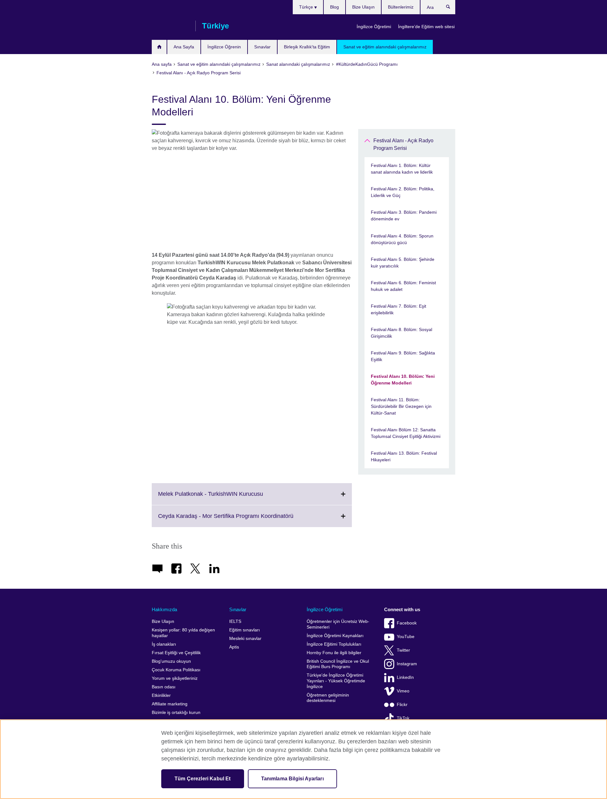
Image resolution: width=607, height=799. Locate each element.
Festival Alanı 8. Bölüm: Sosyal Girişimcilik (401, 333)
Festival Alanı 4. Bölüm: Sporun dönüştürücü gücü (402, 239)
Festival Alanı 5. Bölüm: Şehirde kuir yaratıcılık (402, 262)
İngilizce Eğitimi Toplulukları (334, 644)
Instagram (407, 663)
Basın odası (163, 687)
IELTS (235, 621)
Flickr (402, 704)
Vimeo (403, 691)
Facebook (407, 623)
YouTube (405, 636)
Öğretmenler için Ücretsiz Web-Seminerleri (338, 624)
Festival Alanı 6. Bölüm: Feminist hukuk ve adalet (403, 286)
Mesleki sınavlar (245, 638)
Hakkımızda (164, 609)
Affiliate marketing (169, 704)
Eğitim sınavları (244, 630)
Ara (451, 8)
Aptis (234, 647)
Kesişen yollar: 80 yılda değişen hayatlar (183, 633)
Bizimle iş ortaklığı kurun (176, 712)
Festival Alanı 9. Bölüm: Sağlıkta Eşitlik (403, 356)
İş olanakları (164, 644)
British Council (170, 26)
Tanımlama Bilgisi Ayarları (292, 778)
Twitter (403, 650)
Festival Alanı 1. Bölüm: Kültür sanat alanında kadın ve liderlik (402, 169)
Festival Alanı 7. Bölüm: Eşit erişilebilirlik (398, 309)
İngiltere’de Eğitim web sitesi (426, 26)
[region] (303, 759)
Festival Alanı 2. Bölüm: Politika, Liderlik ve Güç (402, 192)
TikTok (403, 718)
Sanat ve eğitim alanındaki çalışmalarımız (384, 46)
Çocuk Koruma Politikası (176, 669)
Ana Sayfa (184, 46)
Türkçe (306, 6)
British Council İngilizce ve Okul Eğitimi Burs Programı (338, 664)
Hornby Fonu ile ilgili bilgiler (334, 652)
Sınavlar (262, 46)
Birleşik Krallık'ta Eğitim (307, 46)
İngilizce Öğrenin (224, 46)
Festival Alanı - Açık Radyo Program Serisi (403, 144)
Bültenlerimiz (401, 6)
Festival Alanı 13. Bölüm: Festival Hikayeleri (404, 456)
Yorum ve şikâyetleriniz (175, 678)
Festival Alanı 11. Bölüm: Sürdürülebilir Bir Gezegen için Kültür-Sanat (401, 406)
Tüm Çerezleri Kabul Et (203, 778)
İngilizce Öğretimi (374, 26)
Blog (334, 6)
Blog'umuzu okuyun (171, 661)
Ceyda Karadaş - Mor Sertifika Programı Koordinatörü (239, 520)
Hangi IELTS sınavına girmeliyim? (159, 47)
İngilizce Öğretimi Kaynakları (335, 635)
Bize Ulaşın (363, 6)
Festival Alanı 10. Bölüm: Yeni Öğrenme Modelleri (403, 379)
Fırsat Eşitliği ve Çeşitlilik (176, 652)
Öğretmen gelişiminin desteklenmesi (328, 698)
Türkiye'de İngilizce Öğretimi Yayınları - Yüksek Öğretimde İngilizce (336, 681)
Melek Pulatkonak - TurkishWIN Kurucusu (224, 497)
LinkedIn (405, 677)
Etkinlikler (161, 695)
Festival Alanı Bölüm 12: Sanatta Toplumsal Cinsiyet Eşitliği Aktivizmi (405, 433)
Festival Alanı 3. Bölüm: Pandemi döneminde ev (404, 215)
